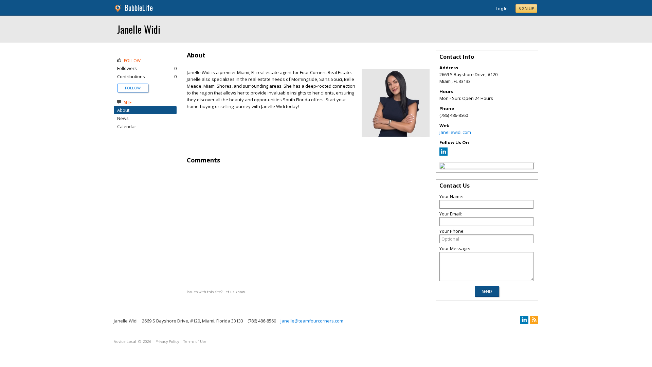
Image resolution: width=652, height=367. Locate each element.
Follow (133, 87)
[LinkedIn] (443, 154)
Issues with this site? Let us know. (216, 291)
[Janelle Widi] (442, 167)
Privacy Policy (167, 341)
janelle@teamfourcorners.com (311, 321)
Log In (502, 8)
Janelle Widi (138, 29)
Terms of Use (194, 341)
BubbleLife (139, 7)
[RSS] (534, 320)
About (123, 110)
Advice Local (125, 341)
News (123, 118)
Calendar (126, 126)
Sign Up (526, 9)
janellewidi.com (455, 132)
